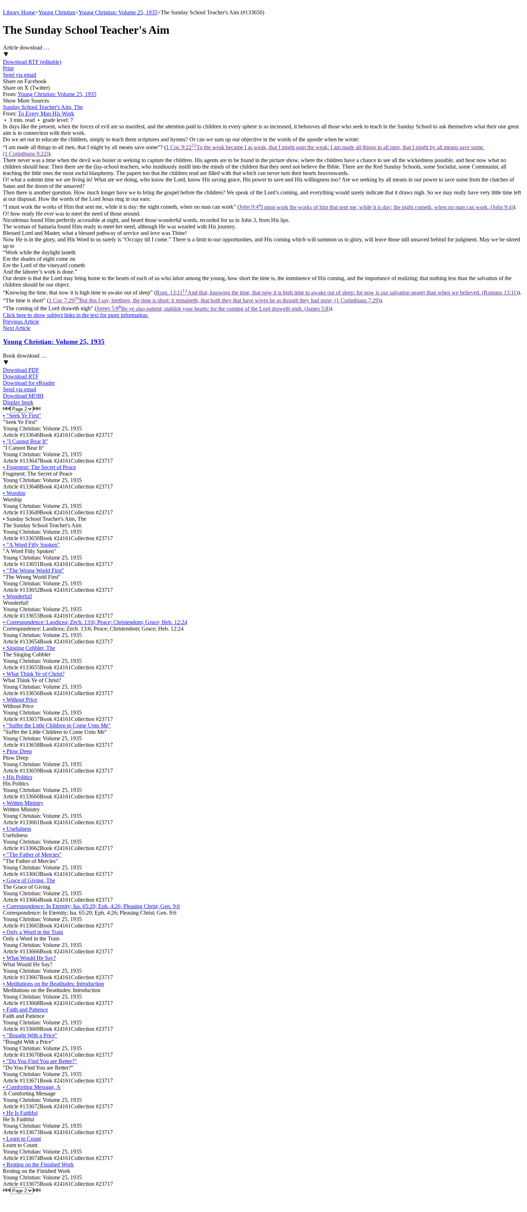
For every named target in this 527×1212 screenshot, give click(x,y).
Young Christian (56, 12)
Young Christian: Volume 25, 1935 (118, 12)
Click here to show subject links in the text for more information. (75, 315)
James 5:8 (213, 309)
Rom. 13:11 (337, 292)
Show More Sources (26, 101)
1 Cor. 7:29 (214, 300)
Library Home (19, 12)
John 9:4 (376, 207)
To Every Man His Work (46, 113)
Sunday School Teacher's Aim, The (43, 107)
